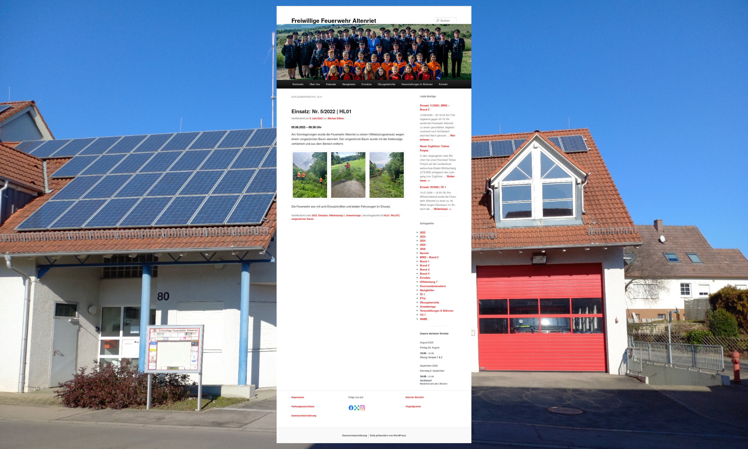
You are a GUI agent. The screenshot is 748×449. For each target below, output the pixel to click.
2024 (422, 240)
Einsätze (366, 84)
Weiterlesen (442, 209)
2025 (422, 245)
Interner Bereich (415, 397)
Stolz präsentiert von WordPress (388, 435)
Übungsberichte (386, 84)
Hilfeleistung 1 (337, 215)
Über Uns (315, 84)
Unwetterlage (353, 215)
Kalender (331, 84)
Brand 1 (424, 261)
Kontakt (443, 84)
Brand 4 (424, 273)
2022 (314, 215)
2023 (422, 236)
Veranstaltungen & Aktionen (417, 84)
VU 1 (423, 314)
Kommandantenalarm (433, 286)
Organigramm (413, 406)
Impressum (297, 397)
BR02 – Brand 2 (429, 257)
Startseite (297, 84)
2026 (422, 249)
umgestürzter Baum (302, 219)
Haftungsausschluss (302, 406)
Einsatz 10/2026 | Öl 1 (433, 187)
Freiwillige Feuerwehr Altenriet (333, 20)
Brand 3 (424, 269)
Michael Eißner (336, 118)
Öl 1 (422, 294)
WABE (423, 319)
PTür (423, 298)
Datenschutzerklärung (303, 415)
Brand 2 (424, 265)
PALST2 (395, 215)
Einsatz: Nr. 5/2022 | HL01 (321, 111)
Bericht (424, 253)
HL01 (387, 215)
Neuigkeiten (348, 84)
